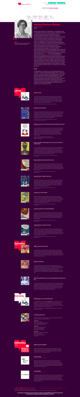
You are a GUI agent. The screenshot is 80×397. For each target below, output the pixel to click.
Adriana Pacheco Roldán (36, 119)
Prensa (59, 4)
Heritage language (36, 172)
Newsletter (55, 4)
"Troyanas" (46, 53)
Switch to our (50, 8)
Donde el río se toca (56, 301)
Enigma (30, 389)
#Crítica (19, 43)
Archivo (64, 4)
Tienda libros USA (51, 2)
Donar (47, 4)
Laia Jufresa (43, 119)
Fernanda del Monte (50, 136)
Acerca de (51, 4)
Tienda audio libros (60, 2)
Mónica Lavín (46, 119)
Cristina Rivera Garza (45, 136)
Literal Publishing (39, 138)
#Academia (16, 43)
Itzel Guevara (40, 119)
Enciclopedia (35, 17)
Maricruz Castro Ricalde (41, 137)
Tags (61, 4)
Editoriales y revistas (46, 18)
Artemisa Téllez (41, 136)
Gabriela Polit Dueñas (36, 137)
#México (26, 44)
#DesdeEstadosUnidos (24, 43)
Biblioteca (41, 18)
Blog (52, 17)
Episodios (29, 18)
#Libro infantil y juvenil (21, 44)
